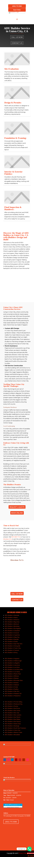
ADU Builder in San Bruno (12, 708)
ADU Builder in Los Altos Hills (14, 669)
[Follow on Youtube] (23, 759)
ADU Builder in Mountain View (14, 680)
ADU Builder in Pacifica (11, 689)
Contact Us (17, 43)
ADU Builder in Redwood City (13, 704)
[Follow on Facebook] (4, 759)
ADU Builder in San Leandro (13, 715)
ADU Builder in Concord (12, 633)
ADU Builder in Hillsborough (13, 661)
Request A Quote (17, 507)
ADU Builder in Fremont (12, 650)
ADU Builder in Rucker (11, 706)
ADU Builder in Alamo (11, 617)
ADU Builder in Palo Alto (12, 691)
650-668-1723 (16, 537)
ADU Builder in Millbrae (12, 676)
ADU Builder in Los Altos (12, 667)
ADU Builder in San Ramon (13, 721)
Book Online (17, 10)
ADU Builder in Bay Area (12, 622)
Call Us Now (17, 37)
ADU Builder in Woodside (12, 734)
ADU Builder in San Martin (12, 717)
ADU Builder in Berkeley (12, 626)
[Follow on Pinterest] (20, 759)
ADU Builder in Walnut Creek (13, 732)
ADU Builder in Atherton (12, 619)
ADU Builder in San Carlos (12, 710)
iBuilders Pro (7, 539)
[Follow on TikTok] (27, 759)
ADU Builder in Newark (12, 682)
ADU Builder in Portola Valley (13, 702)
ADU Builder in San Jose (12, 713)
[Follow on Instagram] (8, 759)
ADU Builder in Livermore (12, 665)
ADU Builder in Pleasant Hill (13, 693)
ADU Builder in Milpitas (12, 678)
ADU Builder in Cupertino (12, 635)
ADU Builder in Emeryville (12, 646)
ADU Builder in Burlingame (13, 628)
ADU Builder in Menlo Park (13, 674)
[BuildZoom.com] (12, 806)
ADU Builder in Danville (12, 639)
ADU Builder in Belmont (12, 624)
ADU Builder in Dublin (11, 641)
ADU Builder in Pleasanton (13, 696)
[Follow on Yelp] (16, 759)
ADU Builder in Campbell (12, 630)
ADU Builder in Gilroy (11, 652)
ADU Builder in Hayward (12, 658)
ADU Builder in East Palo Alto (13, 644)
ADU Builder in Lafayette (12, 663)
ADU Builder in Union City (12, 730)
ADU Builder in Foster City (13, 648)
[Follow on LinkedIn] (12, 759)
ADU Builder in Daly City (12, 637)
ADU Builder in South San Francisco (15, 728)
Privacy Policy (23, 853)
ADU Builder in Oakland (12, 685)
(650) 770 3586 (17, 6)
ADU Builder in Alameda (12, 615)
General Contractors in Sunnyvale (13, 807)
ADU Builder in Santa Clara (13, 723)
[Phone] (29, 849)
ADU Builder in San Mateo (12, 719)
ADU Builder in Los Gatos (12, 671)
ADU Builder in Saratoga (12, 726)
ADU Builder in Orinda (11, 687)
